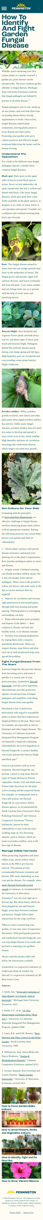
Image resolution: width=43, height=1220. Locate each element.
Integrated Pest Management (18, 517)
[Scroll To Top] (37, 1216)
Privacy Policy (15, 1213)
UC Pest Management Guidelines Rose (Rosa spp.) (19, 1014)
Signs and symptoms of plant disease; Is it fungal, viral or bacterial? (20, 996)
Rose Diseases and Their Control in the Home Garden (21, 1037)
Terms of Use (28, 1213)
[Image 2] (21, 6)
